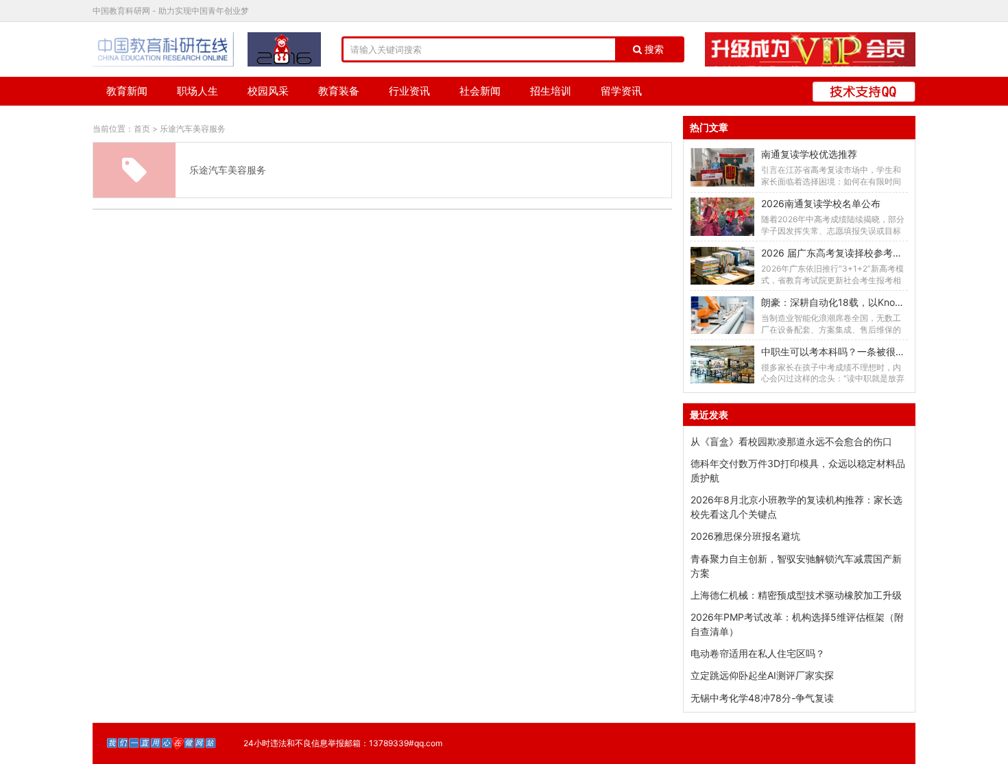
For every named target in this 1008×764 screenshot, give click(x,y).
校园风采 (268, 90)
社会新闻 (480, 90)
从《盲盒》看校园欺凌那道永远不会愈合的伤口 (791, 441)
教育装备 (338, 90)
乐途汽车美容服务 (193, 128)
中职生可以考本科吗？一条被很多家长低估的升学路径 (876, 351)
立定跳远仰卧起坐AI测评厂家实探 (762, 675)
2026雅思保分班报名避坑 (745, 536)
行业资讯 (409, 90)
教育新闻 (126, 90)
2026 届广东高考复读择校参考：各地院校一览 (860, 253)
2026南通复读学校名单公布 (820, 203)
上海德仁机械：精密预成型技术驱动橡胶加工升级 (796, 595)
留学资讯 (621, 90)
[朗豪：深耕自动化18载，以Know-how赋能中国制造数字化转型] (722, 315)
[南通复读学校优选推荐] (722, 167)
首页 (142, 128)
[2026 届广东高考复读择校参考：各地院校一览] (722, 266)
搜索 (653, 49)
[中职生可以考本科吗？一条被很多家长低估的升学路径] (722, 364)
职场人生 (197, 90)
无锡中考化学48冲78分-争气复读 (762, 698)
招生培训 (550, 90)
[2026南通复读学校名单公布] (722, 216)
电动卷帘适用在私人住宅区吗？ (758, 653)
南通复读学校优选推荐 (809, 154)
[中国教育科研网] (163, 49)
